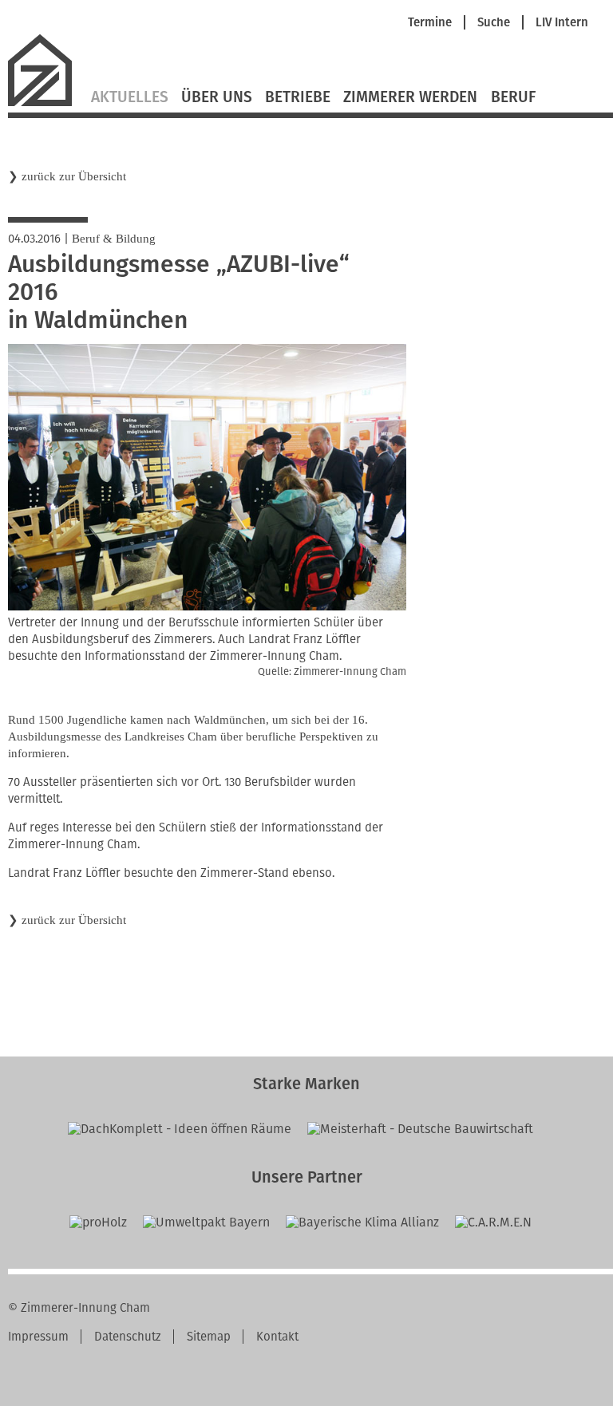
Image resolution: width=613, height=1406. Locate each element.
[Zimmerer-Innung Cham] (46, 104)
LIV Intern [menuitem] (562, 23)
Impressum (38, 1336)
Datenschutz (127, 1336)
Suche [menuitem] (493, 23)
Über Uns (216, 97)
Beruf (513, 97)
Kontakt (277, 1336)
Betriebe (297, 97)
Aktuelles (129, 97)
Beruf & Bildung (114, 238)
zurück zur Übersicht (74, 176)
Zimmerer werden (410, 97)
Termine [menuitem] (430, 23)
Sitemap (209, 1336)
